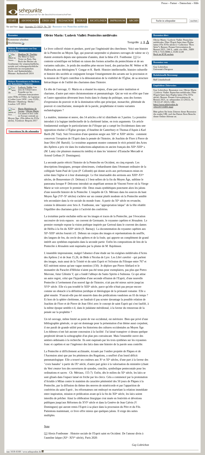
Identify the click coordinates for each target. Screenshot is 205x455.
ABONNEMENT (30, 20)
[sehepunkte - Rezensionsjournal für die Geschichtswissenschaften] (102, 9)
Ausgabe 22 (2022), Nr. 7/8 (38, 26)
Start (21, 26)
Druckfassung (14, 43)
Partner (173, 3)
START (12, 20)
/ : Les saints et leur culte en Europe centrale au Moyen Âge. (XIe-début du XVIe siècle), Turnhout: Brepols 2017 (23, 114)
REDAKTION (65, 20)
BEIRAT (81, 20)
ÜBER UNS (48, 20)
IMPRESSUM (117, 20)
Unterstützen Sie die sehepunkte (24, 131)
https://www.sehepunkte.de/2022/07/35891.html (165, 105)
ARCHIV (134, 20)
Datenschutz (185, 3)
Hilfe (196, 3)
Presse (164, 3)
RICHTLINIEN (98, 20)
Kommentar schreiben (18, 39)
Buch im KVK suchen (163, 54)
